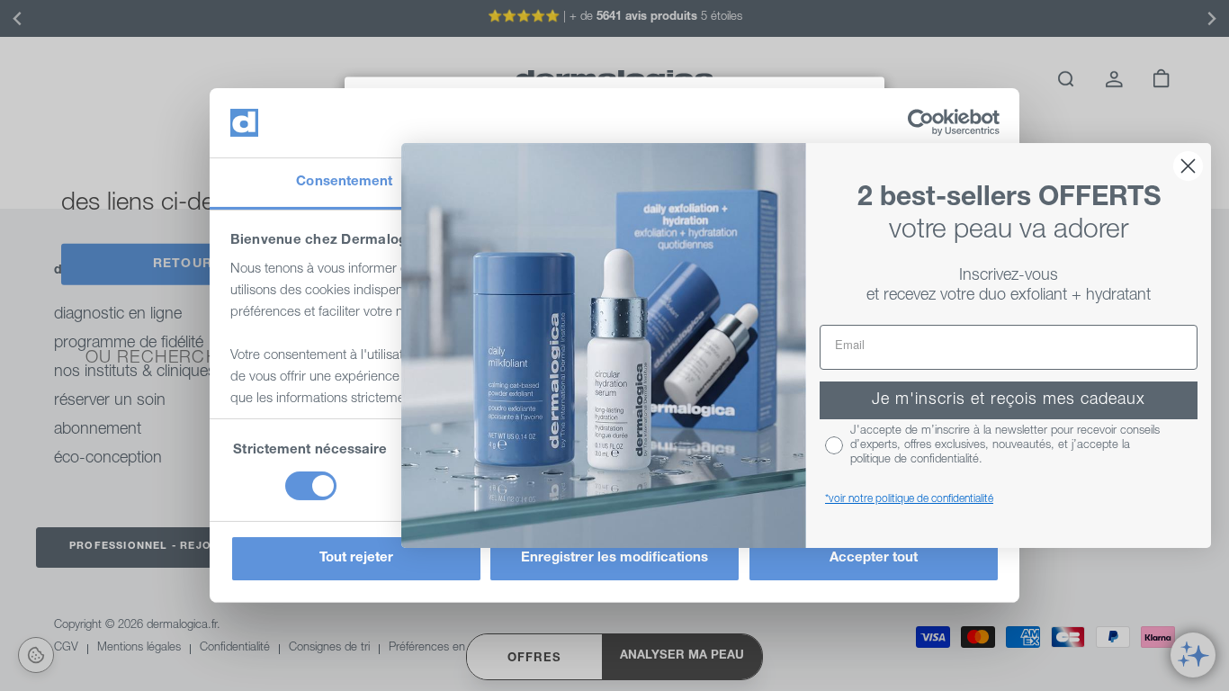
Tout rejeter (356, 558)
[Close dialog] (1188, 166)
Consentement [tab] (344, 182)
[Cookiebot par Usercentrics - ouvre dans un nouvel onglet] (921, 122)
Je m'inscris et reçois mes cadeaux (1008, 400)
